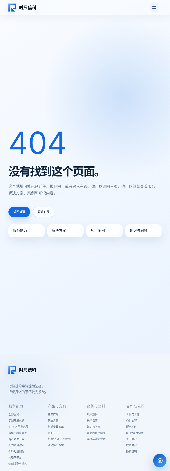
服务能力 (20, 230)
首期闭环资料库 (96, 433)
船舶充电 (53, 433)
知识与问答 (138, 230)
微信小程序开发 (17, 433)
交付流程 (131, 420)
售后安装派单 (56, 426)
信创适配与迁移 (17, 463)
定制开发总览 (16, 420)
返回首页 (19, 211)
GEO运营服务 (16, 451)
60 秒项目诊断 (134, 433)
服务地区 (131, 426)
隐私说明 (131, 451)
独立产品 (53, 414)
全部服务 (13, 414)
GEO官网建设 (16, 445)
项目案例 (98, 230)
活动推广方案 (56, 445)
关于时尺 (131, 439)
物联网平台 (15, 457)
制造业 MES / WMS (59, 439)
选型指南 (92, 420)
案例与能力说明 (96, 439)
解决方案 (59, 230)
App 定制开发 (16, 439)
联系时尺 (43, 211)
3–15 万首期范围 (18, 426)
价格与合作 (132, 414)
